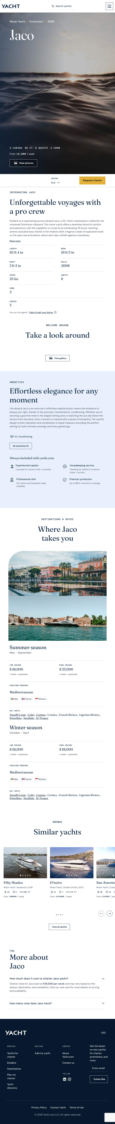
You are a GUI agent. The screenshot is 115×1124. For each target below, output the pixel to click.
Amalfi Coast (18, 714)
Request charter (92, 180)
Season (54, 178)
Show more (15, 241)
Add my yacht (42, 1053)
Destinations (14, 1068)
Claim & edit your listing (41, 312)
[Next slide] (110, 914)
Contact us (68, 1062)
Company (66, 1046)
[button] (20, 875)
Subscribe (99, 1079)
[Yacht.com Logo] (11, 6)
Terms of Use (76, 1107)
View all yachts (59, 926)
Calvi (31, 714)
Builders (11, 1062)
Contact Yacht (58, 1107)
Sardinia (29, 718)
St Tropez (42, 718)
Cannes (41, 714)
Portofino (16, 718)
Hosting (39, 1046)
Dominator (36, 21)
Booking (11, 1046)
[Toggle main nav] (109, 6)
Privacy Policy (39, 1107)
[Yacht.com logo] (16, 1033)
